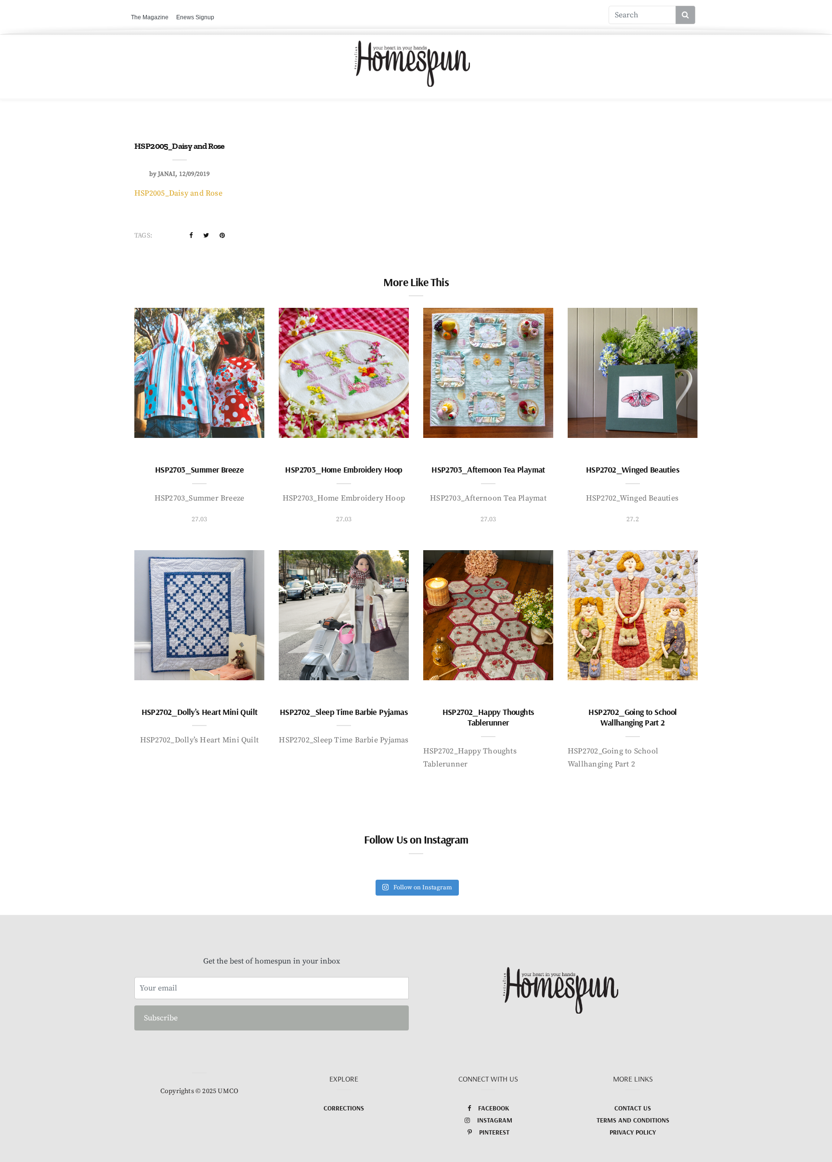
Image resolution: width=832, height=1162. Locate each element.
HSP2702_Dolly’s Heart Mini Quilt (200, 711)
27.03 (200, 519)
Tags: (143, 235)
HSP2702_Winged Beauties (632, 469)
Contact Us (632, 1108)
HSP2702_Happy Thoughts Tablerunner (488, 717)
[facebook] (191, 235)
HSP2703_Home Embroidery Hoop (343, 469)
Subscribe (161, 1018)
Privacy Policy (633, 1132)
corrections (344, 1108)
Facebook (493, 1108)
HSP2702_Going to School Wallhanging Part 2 (632, 717)
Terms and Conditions (633, 1120)
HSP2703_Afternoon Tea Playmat (488, 469)
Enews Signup (195, 17)
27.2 (632, 519)
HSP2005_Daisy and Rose (178, 193)
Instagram (494, 1120)
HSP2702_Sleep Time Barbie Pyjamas (344, 711)
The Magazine (150, 17)
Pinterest (494, 1132)
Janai (166, 174)
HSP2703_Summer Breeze (199, 469)
